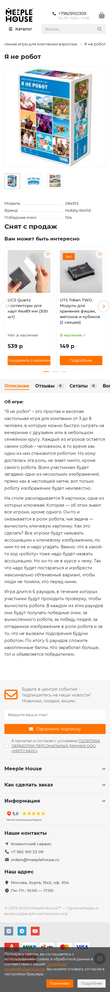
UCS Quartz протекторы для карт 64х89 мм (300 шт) (28, 308)
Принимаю (60, 983)
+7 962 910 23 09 (27, 851)
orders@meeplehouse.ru (35, 859)
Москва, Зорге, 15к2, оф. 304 (40, 882)
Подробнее (91, 983)
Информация (22, 801)
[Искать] (99, 29)
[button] (6, 306)
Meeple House (23, 768)
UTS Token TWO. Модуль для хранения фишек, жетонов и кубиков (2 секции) (80, 311)
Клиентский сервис (31, 843)
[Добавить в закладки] (48, 254)
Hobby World (78, 210)
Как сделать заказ (28, 785)
